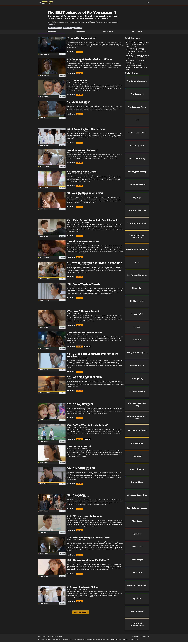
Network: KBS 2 (67, 27)
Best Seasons (108, 32)
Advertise (50, 636)
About (44, 636)
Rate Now (62, 54)
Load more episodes (80, 612)
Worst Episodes (79, 32)
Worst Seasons (136, 32)
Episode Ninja (146, 636)
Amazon (79, 52)
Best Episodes (51, 32)
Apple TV (87, 346)
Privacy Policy (58, 636)
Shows (39, 636)
